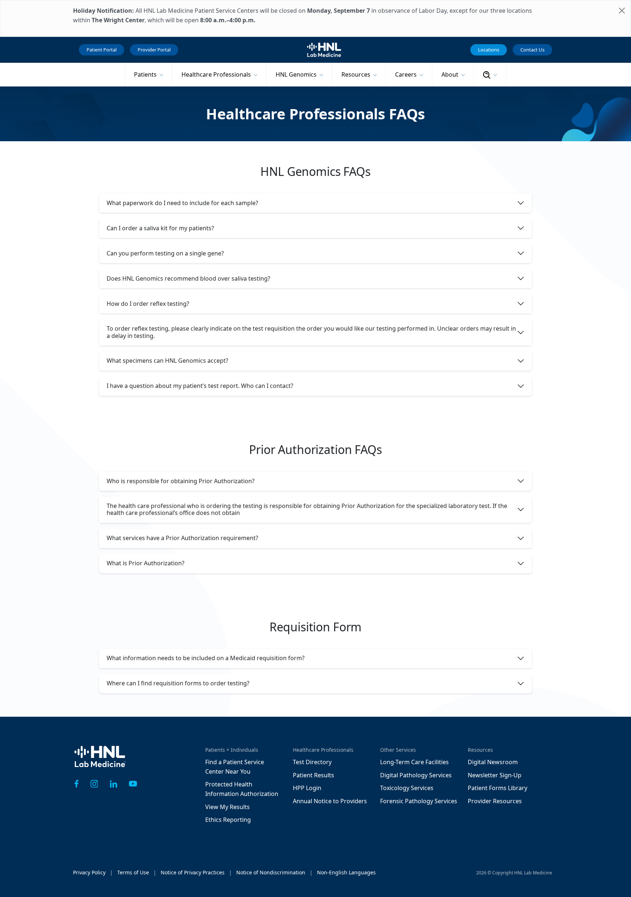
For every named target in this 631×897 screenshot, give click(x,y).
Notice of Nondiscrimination (270, 872)
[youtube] (133, 783)
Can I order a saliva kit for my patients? (160, 228)
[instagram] (94, 783)
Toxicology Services (406, 788)
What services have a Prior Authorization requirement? (182, 538)
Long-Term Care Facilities (414, 762)
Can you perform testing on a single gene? (165, 253)
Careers (406, 74)
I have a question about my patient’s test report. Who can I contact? (200, 386)
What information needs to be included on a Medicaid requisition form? (206, 658)
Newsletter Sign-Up (494, 775)
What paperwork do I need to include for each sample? (182, 203)
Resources (356, 74)
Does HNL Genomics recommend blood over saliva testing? (188, 278)
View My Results (227, 807)
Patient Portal (101, 49)
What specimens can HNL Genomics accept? (167, 361)
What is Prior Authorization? (145, 563)
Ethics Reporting (228, 820)
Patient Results (313, 775)
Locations (488, 49)
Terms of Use (133, 872)
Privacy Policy (89, 872)
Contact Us (532, 49)
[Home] (100, 762)
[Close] (622, 10)
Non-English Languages (346, 872)
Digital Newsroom (493, 762)
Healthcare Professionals (216, 74)
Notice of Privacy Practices (193, 872)
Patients (146, 74)
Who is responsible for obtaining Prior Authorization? (181, 481)
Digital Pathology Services (416, 775)
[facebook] (76, 783)
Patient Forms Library (497, 788)
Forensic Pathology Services (418, 801)
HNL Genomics (297, 74)
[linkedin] (113, 783)
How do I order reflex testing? (148, 304)
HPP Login (307, 788)
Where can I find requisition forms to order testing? (178, 683)
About (450, 74)
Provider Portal (154, 49)
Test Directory (312, 762)
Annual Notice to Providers (330, 801)
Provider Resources (495, 801)
